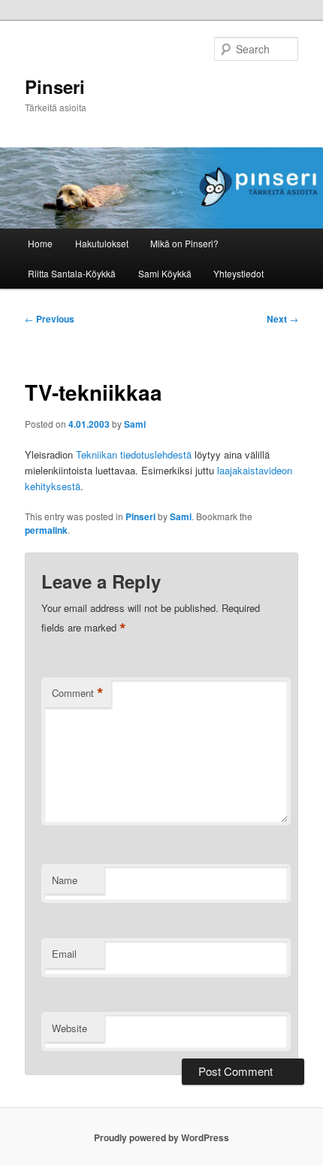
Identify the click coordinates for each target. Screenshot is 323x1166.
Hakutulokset (101, 243)
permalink (46, 530)
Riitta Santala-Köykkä (72, 273)
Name (64, 880)
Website (69, 1028)
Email (64, 953)
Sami (135, 424)
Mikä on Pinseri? (184, 243)
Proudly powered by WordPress (161, 1137)
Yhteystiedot (238, 273)
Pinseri (55, 86)
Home (40, 243)
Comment (78, 693)
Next (282, 319)
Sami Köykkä (165, 273)
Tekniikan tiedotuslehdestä (134, 454)
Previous (49, 319)
